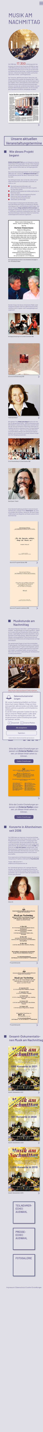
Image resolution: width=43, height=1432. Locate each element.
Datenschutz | (21, 1287)
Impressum (31, 738)
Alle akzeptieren (21, 728)
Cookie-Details (12, 738)
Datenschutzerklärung (22, 738)
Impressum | (11, 1287)
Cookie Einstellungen (24, 761)
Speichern (21, 733)
